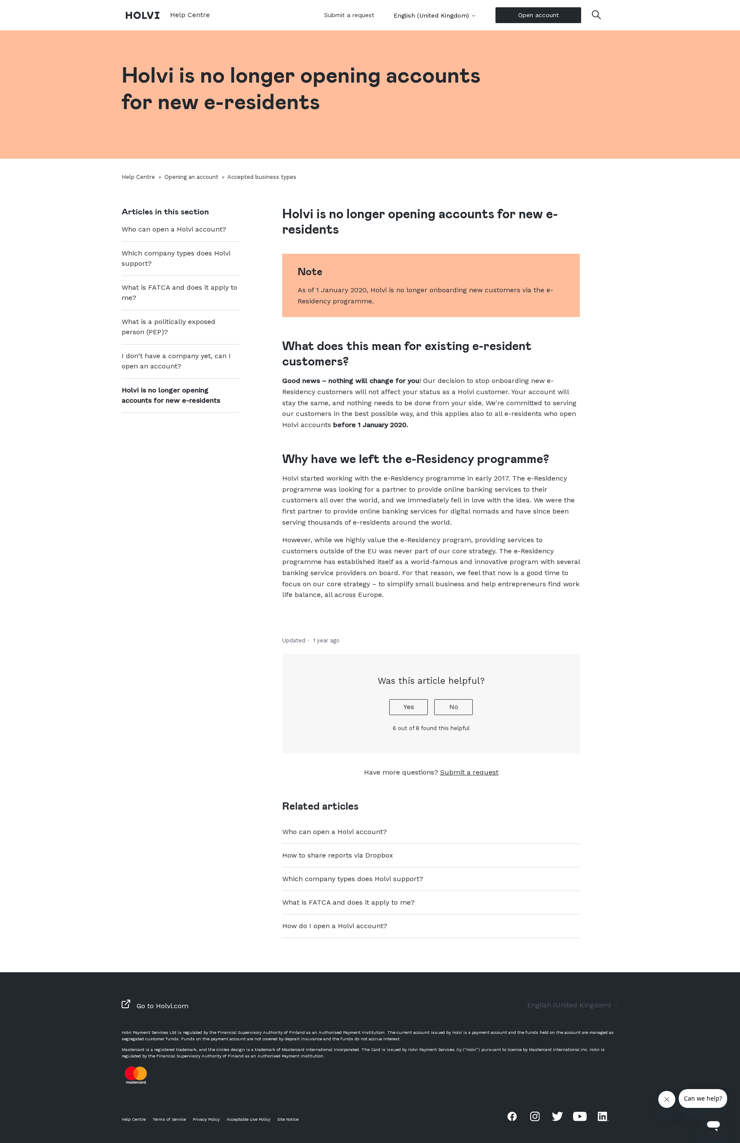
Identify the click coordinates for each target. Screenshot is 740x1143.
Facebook (512, 1116)
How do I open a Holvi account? (334, 926)
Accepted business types (261, 177)
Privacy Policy (206, 1119)
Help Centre (138, 177)
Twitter (557, 1116)
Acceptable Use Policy (248, 1119)
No (453, 707)
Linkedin (602, 1116)
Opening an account (191, 177)
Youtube (580, 1116)
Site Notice (287, 1119)
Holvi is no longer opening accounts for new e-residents (171, 395)
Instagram (535, 1116)
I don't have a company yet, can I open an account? (176, 361)
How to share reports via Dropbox (337, 855)
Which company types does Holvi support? (176, 258)
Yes (408, 707)
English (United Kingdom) (432, 15)
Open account (538, 15)
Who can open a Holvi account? (174, 229)
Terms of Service (169, 1119)
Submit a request (349, 15)
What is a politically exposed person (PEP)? (168, 327)
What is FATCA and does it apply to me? (179, 292)
